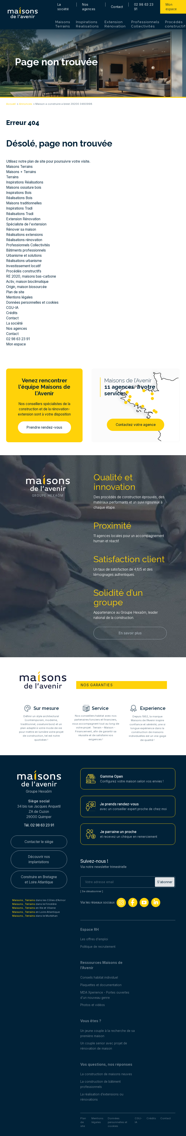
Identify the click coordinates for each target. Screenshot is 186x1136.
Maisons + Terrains (21, 172)
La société (63, 7)
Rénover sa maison (21, 229)
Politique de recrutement (97, 946)
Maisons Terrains (62, 24)
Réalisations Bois (19, 198)
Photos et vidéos (92, 1005)
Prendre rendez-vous (44, 427)
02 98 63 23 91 (143, 7)
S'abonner (164, 882)
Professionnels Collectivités (145, 24)
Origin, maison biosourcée (26, 287)
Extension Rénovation (115, 24)
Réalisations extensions (24, 234)
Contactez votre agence (136, 425)
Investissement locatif (23, 266)
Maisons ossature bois (23, 187)
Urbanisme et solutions (24, 255)
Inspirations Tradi (19, 208)
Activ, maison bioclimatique (27, 281)
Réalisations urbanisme (24, 261)
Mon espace (171, 7)
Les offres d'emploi (94, 939)
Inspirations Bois (19, 193)
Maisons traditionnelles (24, 203)
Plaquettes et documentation (101, 985)
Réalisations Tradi (19, 214)
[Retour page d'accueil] (22, 13)
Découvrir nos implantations (39, 859)
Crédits (11, 313)
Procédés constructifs (23, 271)
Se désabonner (91, 891)
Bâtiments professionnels (26, 250)
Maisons (18, 900)
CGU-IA (12, 307)
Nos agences (88, 7)
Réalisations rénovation (24, 240)
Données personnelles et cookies (32, 302)
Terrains (12, 177)
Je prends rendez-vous (119, 804)
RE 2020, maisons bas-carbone (31, 276)
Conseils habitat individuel (99, 977)
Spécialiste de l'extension (26, 224)
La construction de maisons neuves (106, 1074)
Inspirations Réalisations (87, 24)
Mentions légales (19, 297)
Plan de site (15, 292)
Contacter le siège (38, 842)
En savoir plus (130, 633)
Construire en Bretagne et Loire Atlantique (39, 879)
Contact (117, 7)
